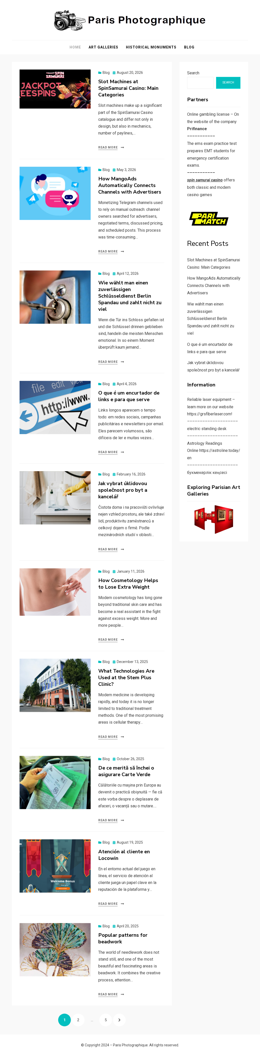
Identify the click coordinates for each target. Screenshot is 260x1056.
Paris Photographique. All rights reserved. (146, 1045)
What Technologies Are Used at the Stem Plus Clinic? (126, 678)
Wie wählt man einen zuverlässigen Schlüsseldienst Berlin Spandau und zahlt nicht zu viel (129, 296)
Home (75, 47)
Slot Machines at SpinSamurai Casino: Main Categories (128, 88)
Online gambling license (208, 114)
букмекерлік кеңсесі (207, 472)
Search (193, 73)
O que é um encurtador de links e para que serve (128, 396)
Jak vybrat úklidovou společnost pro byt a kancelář (122, 490)
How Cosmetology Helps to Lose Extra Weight (128, 583)
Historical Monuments (151, 47)
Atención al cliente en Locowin (124, 855)
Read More (108, 147)
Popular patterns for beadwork (123, 938)
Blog (189, 47)
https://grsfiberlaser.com (209, 414)
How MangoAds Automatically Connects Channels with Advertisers (129, 185)
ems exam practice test (216, 143)
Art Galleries (103, 47)
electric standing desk (206, 428)
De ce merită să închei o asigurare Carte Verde (126, 771)
